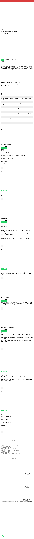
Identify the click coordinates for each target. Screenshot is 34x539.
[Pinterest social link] (17, 0)
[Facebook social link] (14, 0)
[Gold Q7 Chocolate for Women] (28, 455)
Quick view (2, 170)
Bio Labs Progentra (26, 486)
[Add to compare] (2, 143)
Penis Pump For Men (15, 445)
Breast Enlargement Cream (6, 144)
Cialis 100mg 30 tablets (26, 448)
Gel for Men (13, 440)
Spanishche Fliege (5, 406)
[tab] (16, 64)
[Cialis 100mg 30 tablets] (28, 443)
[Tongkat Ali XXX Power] (28, 493)
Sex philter (3, 367)
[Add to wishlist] (2, 166)
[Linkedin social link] (18, 0)
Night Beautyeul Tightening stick (7, 327)
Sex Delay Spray (14, 448)
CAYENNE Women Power (6, 186)
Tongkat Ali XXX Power (26, 499)
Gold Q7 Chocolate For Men (27, 473)
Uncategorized (14, 458)
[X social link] (15, 0)
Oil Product (13, 443)
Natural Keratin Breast (5, 297)
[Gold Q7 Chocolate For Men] (28, 468)
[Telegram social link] (19, 0)
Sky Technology (29, 501)
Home (2, 31)
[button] (2, 59)
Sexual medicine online (6, 453)
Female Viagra (4, 218)
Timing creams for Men (15, 455)
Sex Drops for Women (7, 31)
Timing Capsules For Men (16, 453)
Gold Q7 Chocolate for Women (7, 264)
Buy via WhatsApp (4, 190)
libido (22, 66)
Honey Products (14, 442)
